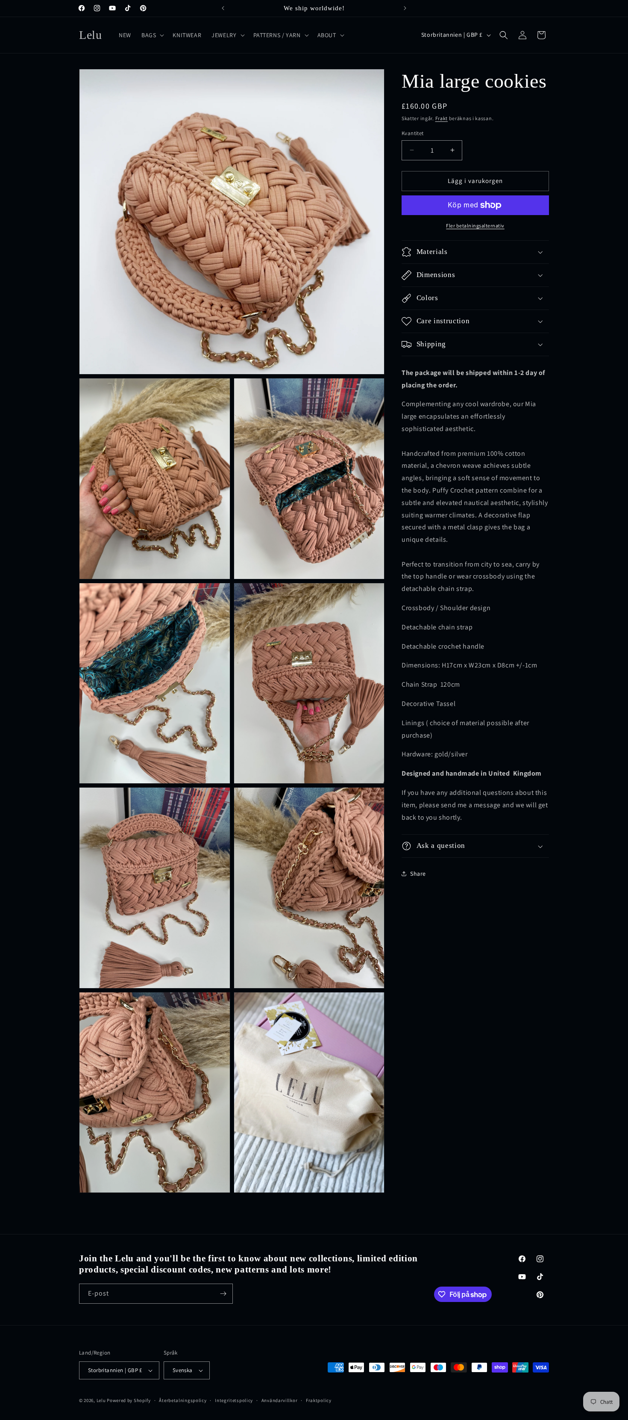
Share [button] (418, 873)
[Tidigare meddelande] (223, 8)
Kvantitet (413, 133)
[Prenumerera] (223, 1294)
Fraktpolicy (319, 1400)
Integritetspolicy (234, 1400)
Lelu (101, 1400)
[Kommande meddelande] (405, 8)
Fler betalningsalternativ (475, 225)
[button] (151, 35)
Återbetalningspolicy (182, 1400)
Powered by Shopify (129, 1400)
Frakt (441, 118)
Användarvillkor (279, 1400)
